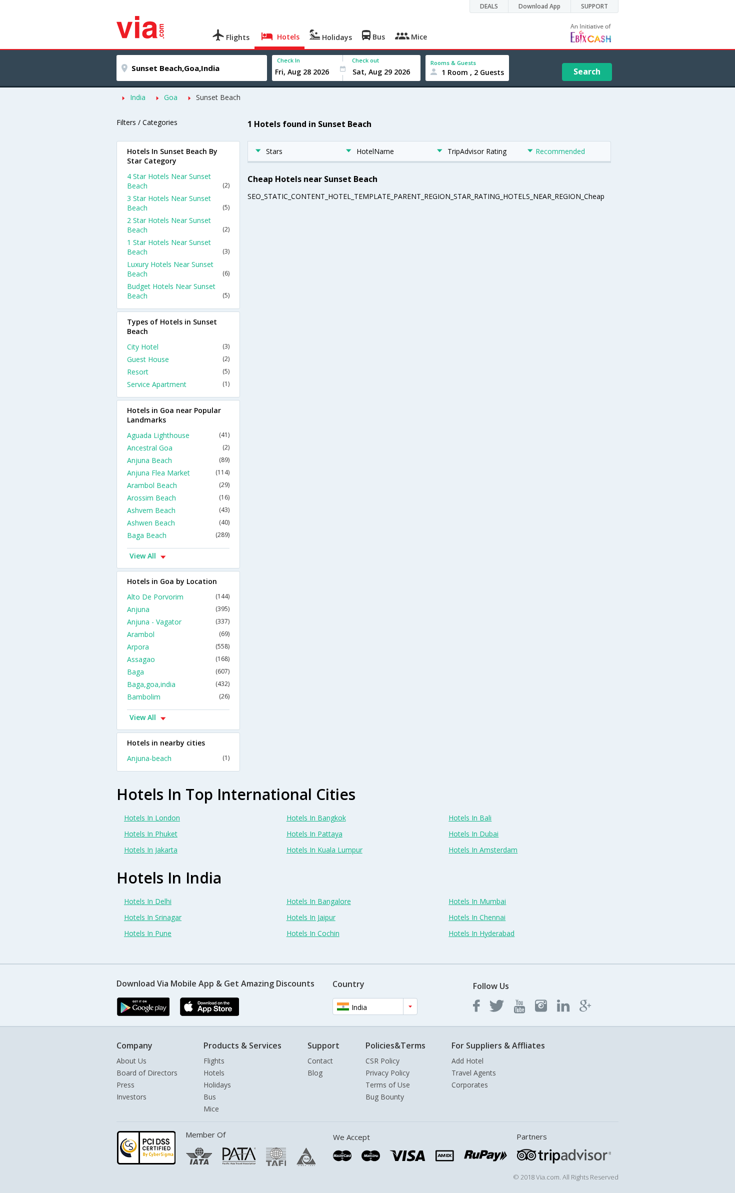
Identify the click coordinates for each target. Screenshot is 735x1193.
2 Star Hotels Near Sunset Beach (178, 225)
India (138, 97)
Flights (214, 1061)
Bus (210, 1097)
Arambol (178, 634)
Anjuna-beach (178, 758)
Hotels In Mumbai (477, 901)
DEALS (489, 6)
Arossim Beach (178, 497)
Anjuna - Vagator (178, 621)
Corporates (470, 1085)
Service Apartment (178, 384)
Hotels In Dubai (473, 833)
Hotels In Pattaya (314, 833)
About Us (131, 1061)
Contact (320, 1061)
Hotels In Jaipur (311, 917)
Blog (315, 1073)
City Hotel (178, 347)
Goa (171, 97)
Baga (178, 671)
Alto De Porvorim (178, 597)
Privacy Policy (388, 1073)
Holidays (217, 1085)
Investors (131, 1097)
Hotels (214, 1073)
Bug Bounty (385, 1097)
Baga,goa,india (178, 684)
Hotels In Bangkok (316, 817)
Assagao (178, 659)
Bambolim (178, 697)
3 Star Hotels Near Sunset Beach (178, 203)
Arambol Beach (178, 485)
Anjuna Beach (178, 460)
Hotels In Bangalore (318, 901)
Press (125, 1085)
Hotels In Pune (148, 933)
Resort (178, 371)
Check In (288, 60)
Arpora (178, 647)
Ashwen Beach (178, 523)
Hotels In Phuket (151, 833)
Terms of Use (388, 1085)
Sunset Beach (218, 97)
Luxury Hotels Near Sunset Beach (178, 269)
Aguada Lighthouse (178, 435)
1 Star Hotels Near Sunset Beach (178, 247)
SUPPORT (594, 6)
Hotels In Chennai (477, 917)
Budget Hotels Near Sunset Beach (178, 291)
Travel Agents (474, 1073)
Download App (539, 6)
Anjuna (178, 609)
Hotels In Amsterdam (483, 849)
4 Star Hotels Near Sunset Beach (178, 181)
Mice (211, 1109)
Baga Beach (178, 535)
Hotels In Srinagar (153, 917)
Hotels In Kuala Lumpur (324, 849)
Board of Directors (147, 1073)
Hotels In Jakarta (151, 849)
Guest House (178, 359)
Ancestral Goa (178, 447)
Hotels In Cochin (313, 933)
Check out (365, 60)
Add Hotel (468, 1061)
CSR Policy (383, 1061)
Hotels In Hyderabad (481, 933)
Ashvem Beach (178, 510)
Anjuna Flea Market (178, 473)
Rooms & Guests (453, 62)
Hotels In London (152, 817)
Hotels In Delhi (148, 901)
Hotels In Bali (470, 817)
